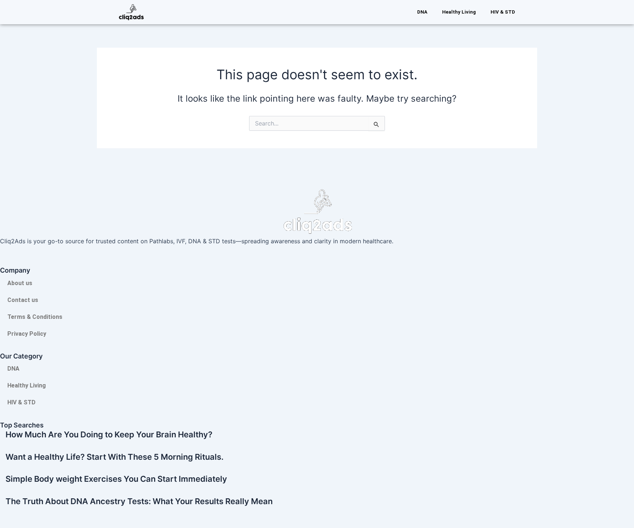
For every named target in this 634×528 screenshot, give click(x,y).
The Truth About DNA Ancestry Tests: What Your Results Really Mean (139, 501)
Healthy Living (459, 12)
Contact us (22, 299)
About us (19, 283)
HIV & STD (503, 12)
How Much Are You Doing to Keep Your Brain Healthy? (109, 434)
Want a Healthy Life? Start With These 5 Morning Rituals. (114, 457)
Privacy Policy (26, 333)
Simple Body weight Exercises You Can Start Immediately (116, 479)
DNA (422, 12)
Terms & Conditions (34, 316)
